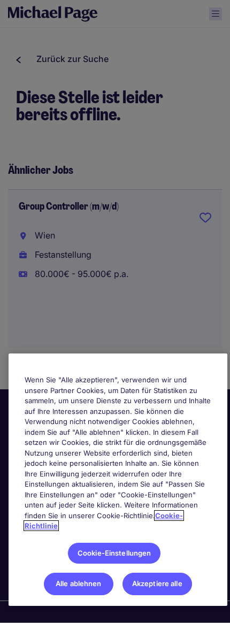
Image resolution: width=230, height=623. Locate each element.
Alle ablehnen (79, 583)
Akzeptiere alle (157, 583)
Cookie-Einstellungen (114, 553)
